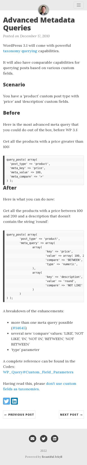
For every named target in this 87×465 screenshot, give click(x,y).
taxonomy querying (20, 51)
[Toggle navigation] (79, 5)
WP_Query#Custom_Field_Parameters (38, 372)
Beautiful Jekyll (52, 457)
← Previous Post (19, 414)
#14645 (18, 328)
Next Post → (71, 414)
